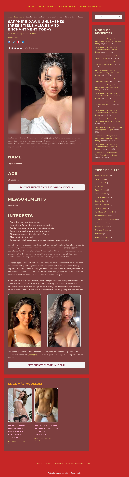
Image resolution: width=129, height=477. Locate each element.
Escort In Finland (102, 176)
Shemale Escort (101, 230)
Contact (88, 463)
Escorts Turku (100, 208)
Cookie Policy (57, 463)
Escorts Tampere (102, 205)
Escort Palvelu (101, 183)
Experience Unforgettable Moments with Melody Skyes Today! (107, 138)
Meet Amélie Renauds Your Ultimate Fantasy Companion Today (107, 72)
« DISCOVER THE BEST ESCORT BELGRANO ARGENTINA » (47, 187)
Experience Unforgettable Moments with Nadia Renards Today (107, 87)
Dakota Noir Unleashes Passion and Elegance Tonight (17, 431)
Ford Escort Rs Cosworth (105, 219)
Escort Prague (101, 190)
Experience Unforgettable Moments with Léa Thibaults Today (106, 49)
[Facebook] (9, 42)
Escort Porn (100, 186)
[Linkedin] (23, 42)
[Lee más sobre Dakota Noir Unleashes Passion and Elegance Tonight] (20, 405)
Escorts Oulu (100, 201)
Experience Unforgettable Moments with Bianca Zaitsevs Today (107, 95)
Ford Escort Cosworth (104, 212)
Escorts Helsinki (101, 197)
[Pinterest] (18, 42)
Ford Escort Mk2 (102, 216)
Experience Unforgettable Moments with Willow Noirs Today (106, 146)
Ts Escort (99, 234)
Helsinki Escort (101, 223)
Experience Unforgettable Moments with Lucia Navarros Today (107, 112)
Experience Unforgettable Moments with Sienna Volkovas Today (108, 41)
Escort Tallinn (100, 194)
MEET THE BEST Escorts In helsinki (46, 365)
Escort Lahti (13, 38)
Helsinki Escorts (101, 226)
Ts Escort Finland (102, 237)
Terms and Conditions (74, 463)
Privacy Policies (43, 463)
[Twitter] (14, 42)
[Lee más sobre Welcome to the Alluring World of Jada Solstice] (46, 405)
